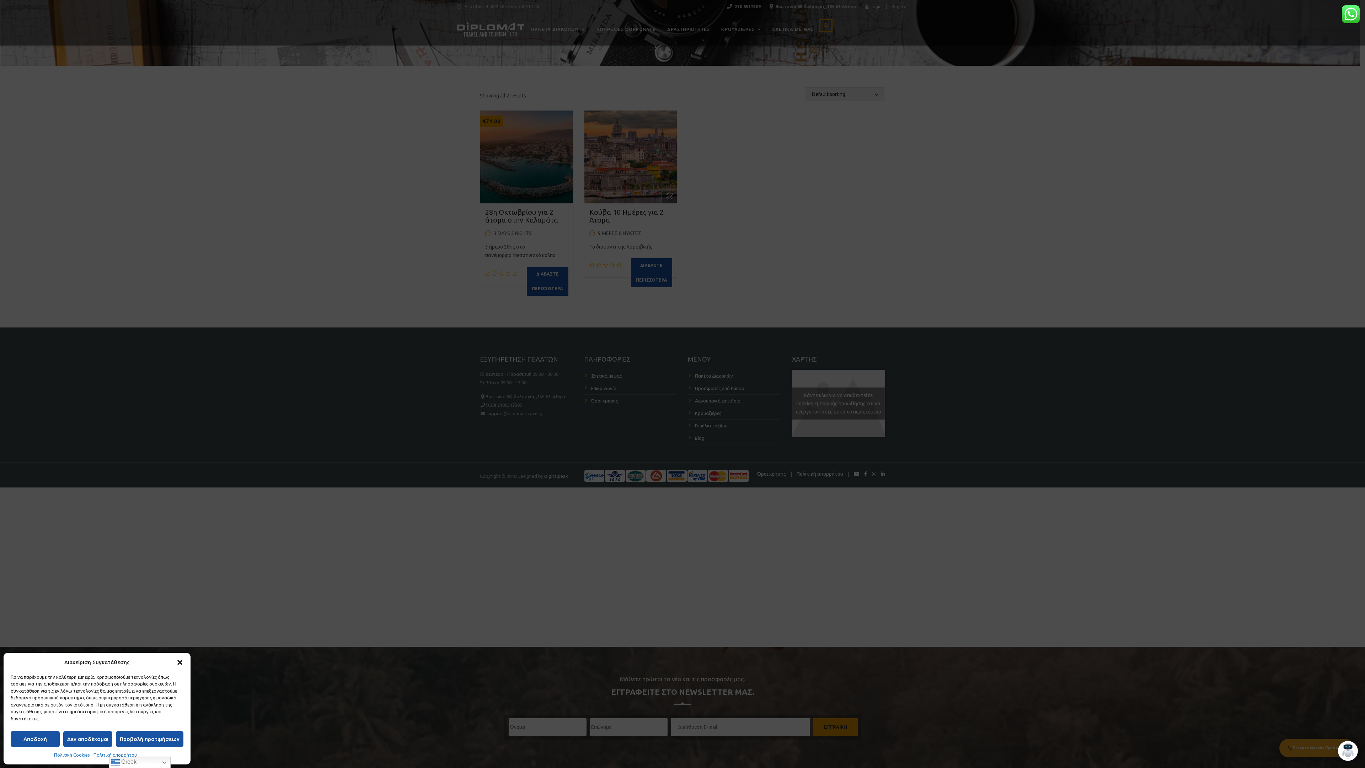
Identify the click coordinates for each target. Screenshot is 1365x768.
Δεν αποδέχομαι (87, 739)
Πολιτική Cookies (72, 754)
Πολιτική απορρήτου (115, 754)
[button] (179, 662)
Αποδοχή (35, 739)
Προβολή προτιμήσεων (150, 739)
